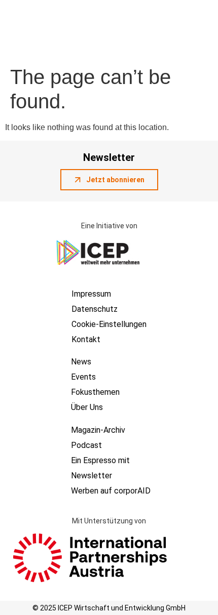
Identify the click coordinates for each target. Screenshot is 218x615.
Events (83, 377)
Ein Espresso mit (100, 460)
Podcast (86, 445)
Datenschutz (94, 309)
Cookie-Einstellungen (109, 324)
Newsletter (91, 475)
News (81, 361)
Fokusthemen (95, 392)
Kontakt (85, 339)
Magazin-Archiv (98, 430)
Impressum (91, 294)
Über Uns (87, 407)
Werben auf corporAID (111, 491)
